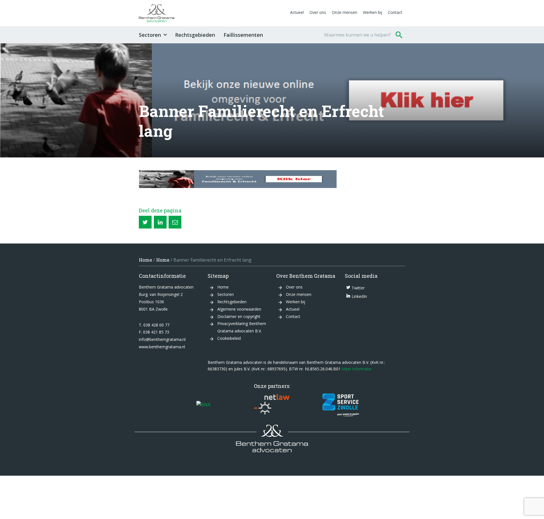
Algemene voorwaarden (239, 309)
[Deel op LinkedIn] (160, 222)
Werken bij (372, 12)
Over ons (317, 12)
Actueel (297, 12)
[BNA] (203, 405)
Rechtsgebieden (195, 34)
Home (145, 260)
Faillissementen (243, 34)
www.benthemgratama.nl (162, 346)
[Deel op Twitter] (145, 222)
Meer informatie (356, 368)
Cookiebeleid (229, 338)
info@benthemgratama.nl (162, 339)
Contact (395, 12)
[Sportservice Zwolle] (340, 405)
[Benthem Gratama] (213, 13)
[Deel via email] (175, 222)
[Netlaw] (272, 405)
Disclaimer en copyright (238, 316)
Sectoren (150, 34)
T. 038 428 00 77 (154, 325)
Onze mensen (344, 12)
